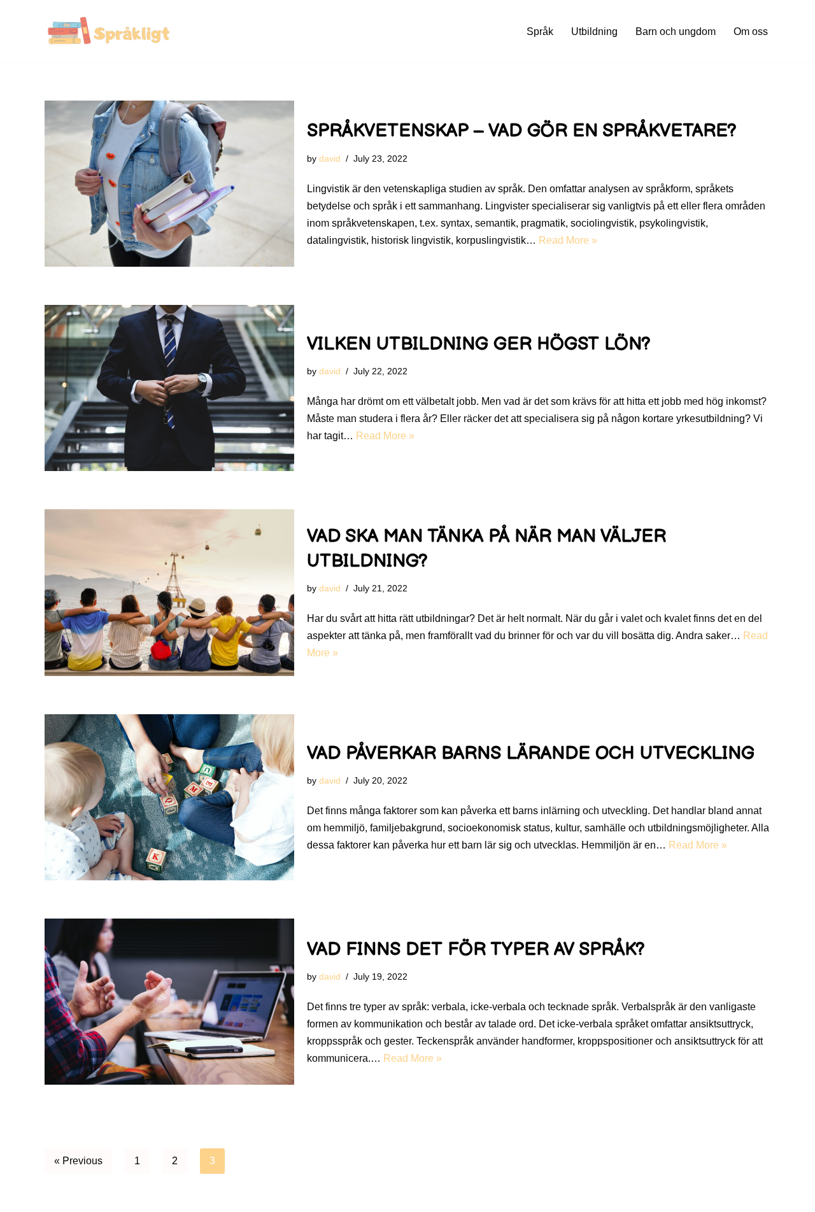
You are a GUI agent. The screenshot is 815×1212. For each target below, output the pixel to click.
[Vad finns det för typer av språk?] (169, 1002)
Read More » (568, 240)
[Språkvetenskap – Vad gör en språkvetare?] (169, 184)
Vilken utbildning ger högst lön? (479, 344)
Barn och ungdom (675, 31)
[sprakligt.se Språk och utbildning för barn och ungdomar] (112, 31)
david (330, 158)
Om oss (751, 31)
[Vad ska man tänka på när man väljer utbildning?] (169, 592)
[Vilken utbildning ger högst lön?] (169, 388)
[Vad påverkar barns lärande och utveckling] (169, 797)
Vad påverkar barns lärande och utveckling (531, 753)
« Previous (78, 1160)
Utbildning (594, 31)
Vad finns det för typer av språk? (476, 949)
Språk (540, 31)
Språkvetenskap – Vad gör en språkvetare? (522, 130)
